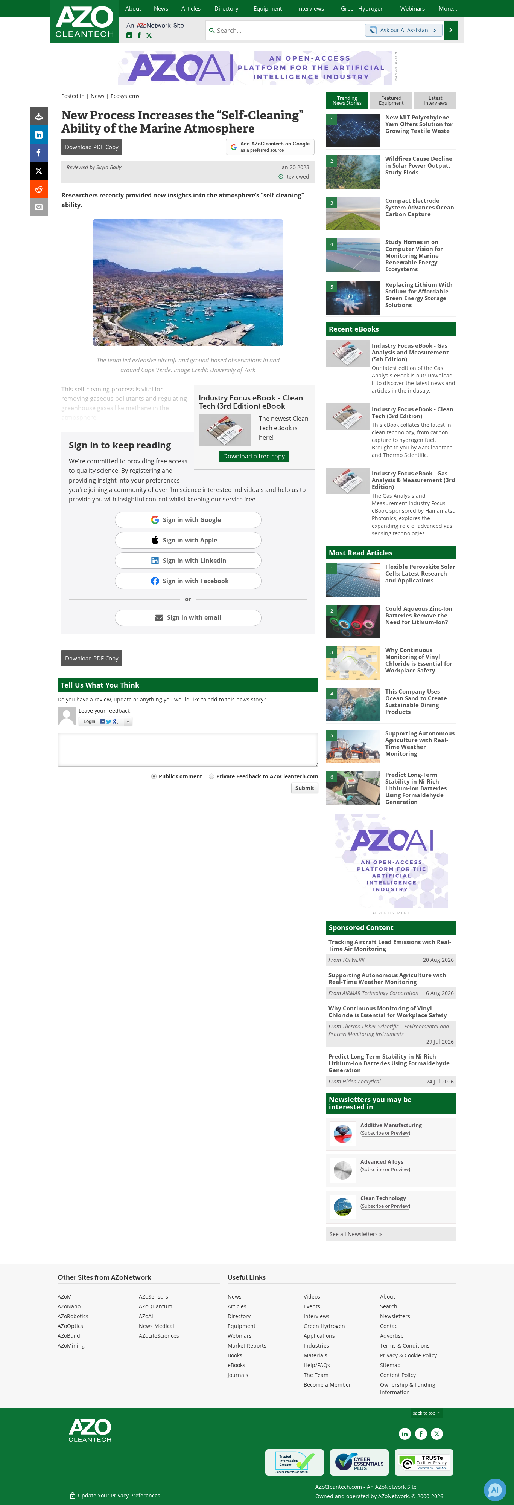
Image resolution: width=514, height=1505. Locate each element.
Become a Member (327, 1384)
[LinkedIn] (39, 134)
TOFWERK (353, 959)
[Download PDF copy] (39, 116)
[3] (353, 212)
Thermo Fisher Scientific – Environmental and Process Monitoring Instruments (388, 1030)
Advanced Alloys (381, 1161)
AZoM (65, 1296)
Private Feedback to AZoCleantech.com (267, 776)
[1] (353, 130)
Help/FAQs (317, 1365)
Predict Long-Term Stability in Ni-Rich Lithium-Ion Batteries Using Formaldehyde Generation (416, 788)
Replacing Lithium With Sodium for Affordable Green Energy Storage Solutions (419, 295)
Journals (238, 1374)
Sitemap (390, 1365)
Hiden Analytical (361, 1081)
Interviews (317, 1316)
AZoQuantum (155, 1306)
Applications (319, 1335)
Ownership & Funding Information (407, 1388)
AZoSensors (153, 1296)
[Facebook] (39, 153)
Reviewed (297, 176)
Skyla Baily (108, 167)
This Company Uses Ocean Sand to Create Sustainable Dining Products (416, 701)
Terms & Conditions (405, 1345)
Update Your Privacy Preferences (118, 1495)
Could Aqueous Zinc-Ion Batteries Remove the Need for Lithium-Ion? (418, 615)
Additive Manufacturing (391, 1125)
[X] (39, 171)
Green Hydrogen (324, 1325)
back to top (424, 1413)
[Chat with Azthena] (495, 1490)
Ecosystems (125, 95)
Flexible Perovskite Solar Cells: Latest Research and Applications (420, 573)
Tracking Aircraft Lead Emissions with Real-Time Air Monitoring (389, 945)
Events (312, 1306)
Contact (389, 1325)
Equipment (241, 1325)
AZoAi (146, 1316)
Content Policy (398, 1374)
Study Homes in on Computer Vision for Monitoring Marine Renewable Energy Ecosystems (414, 255)
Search (388, 1306)
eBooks (236, 1365)
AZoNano (69, 1306)
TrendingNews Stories (347, 100)
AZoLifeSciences (159, 1335)
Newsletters (395, 1316)
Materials (315, 1355)
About (387, 1296)
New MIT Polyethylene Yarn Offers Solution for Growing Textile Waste (419, 123)
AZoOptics (70, 1325)
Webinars (240, 1335)
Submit (304, 787)
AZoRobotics (73, 1316)
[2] (353, 171)
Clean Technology (383, 1198)
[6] (353, 787)
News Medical (156, 1325)
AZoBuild (69, 1335)
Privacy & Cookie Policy (408, 1355)
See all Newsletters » (356, 1234)
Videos (312, 1296)
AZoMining (71, 1345)
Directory (239, 1316)
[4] (353, 254)
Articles (237, 1306)
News (98, 95)
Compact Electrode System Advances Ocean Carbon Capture (419, 207)
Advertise (392, 1335)
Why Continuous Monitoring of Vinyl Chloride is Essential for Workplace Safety (418, 660)
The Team (316, 1374)
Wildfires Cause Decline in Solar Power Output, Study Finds (418, 165)
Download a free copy (254, 456)
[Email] (39, 207)
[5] (353, 297)
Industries (316, 1345)
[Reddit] (39, 189)
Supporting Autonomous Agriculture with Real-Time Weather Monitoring (420, 743)
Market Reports (247, 1345)
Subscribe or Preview (385, 1132)
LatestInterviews (435, 100)
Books (235, 1355)
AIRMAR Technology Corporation (380, 992)
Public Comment (180, 776)
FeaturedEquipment (391, 100)
